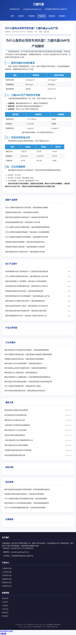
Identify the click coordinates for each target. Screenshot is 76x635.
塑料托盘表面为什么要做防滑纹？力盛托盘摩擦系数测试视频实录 (27, 377)
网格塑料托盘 (6, 582)
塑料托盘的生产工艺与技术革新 (38, 430)
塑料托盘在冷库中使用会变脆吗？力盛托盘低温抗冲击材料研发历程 (28, 382)
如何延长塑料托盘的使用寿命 (38, 435)
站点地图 (9, 631)
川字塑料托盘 (6, 572)
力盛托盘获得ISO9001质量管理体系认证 (38, 440)
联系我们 (62, 16)
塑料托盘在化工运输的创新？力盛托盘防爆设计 (21, 372)
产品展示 (5, 605)
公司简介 (21, 16)
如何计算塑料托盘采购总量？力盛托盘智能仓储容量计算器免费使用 (28, 354)
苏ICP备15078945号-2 (54, 624)
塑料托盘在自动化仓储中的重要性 (38, 445)
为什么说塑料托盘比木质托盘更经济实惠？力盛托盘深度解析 (25, 498)
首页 (12, 16)
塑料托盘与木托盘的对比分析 (38, 420)
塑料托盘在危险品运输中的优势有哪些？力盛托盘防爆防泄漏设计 (27, 489)
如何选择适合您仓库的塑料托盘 (38, 415)
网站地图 (3, 631)
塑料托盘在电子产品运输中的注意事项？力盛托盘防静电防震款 (26, 350)
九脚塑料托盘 (6, 568)
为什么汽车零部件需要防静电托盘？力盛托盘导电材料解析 (25, 508)
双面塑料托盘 (6, 579)
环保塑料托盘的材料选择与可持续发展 (38, 450)
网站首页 (5, 598)
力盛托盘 (3, 634)
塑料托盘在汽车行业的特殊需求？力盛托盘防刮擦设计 (23, 363)
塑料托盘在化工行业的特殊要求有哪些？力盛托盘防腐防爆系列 (26, 503)
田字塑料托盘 (6, 575)
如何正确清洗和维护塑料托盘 (38, 455)
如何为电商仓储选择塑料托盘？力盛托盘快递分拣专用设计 (25, 391)
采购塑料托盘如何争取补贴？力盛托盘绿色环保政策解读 (24, 359)
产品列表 (31, 16)
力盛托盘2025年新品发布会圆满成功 (38, 425)
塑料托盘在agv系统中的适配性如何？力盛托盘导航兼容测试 (25, 368)
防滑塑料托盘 (6, 586)
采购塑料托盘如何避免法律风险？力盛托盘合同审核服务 (24, 494)
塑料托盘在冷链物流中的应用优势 (38, 410)
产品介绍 (41, 16)
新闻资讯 (52, 16)
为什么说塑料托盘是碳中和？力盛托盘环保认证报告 (22, 386)
